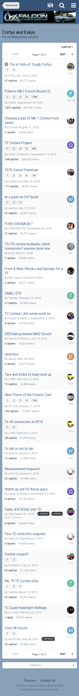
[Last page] (72, 54)
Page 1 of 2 (39, 54)
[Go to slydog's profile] (70, 316)
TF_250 (12, 406)
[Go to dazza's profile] (70, 356)
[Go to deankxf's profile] (70, 336)
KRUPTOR (14, 639)
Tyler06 (12, 298)
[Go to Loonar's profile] (70, 120)
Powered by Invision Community (39, 689)
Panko (12, 102)
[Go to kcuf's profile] (70, 397)
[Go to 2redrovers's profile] (70, 172)
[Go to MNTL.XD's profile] (70, 66)
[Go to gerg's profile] (70, 271)
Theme (29, 680)
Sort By (66, 47)
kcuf (11, 253)
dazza (12, 358)
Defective (14, 565)
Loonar (12, 127)
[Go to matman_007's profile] (70, 630)
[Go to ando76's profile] (70, 471)
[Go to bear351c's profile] (70, 556)
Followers (35, 665)
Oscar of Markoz (19, 154)
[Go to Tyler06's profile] (70, 295)
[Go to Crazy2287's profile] (70, 246)
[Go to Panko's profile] (70, 93)
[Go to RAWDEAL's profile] (70, 511)
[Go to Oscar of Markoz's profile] (70, 145)
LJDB (11, 379)
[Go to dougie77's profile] (70, 376)
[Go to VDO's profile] (70, 610)
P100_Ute (14, 75)
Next (63, 54)
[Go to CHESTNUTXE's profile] (70, 226)
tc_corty (13, 612)
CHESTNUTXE (17, 228)
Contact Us (47, 680)
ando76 (13, 473)
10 (34, 400)
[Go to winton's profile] (70, 199)
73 (34, 97)
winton (12, 208)
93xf (11, 514)
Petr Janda (15, 277)
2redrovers (15, 181)
